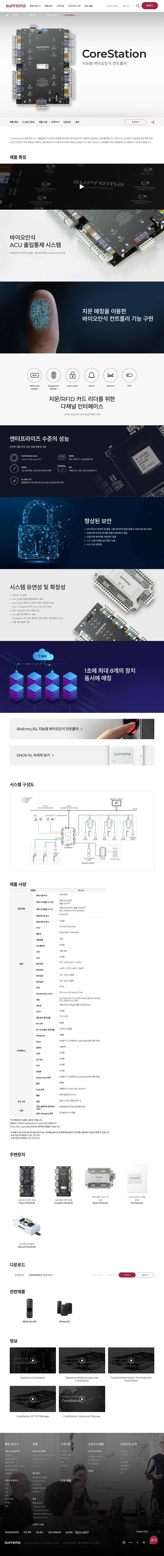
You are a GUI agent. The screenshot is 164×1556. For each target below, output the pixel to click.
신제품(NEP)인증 (95, 1456)
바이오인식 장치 (39, 1481)
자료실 (90, 1471)
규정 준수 (39, 1532)
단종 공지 (64, 1466)
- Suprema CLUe (40, 1517)
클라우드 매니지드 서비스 (15, 1466)
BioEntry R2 (29, 1321)
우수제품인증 (93, 1464)
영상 (77, 122)
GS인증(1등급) (94, 1460)
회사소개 (124, 1451)
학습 (62, 1462)
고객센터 (63, 1451)
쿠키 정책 (27, 1532)
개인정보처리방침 (12, 1532)
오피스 (7, 1485)
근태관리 (8, 1473)
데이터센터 (9, 1499)
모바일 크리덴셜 (39, 1488)
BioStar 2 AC (38, 1466)
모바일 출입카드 (11, 1470)
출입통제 (8, 1455)
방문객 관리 (9, 1462)
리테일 (7, 1502)
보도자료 (124, 1462)
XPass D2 (64, 1321)
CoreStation (69, 15)
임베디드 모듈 (38, 1524)
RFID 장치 (37, 1485)
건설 (6, 1492)
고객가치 (124, 1455)
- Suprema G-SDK (41, 1510)
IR (121, 1473)
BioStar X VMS (39, 1459)
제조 (6, 1506)
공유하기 (151, 122)
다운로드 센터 (65, 1455)
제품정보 (15, 15)
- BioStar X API (39, 1507)
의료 (6, 1495)
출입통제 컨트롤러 (40, 1477)
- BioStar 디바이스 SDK (42, 1514)
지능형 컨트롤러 (51, 15)
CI (121, 1458)
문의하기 (149, 5)
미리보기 (127, 1275)
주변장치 (36, 1492)
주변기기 (55, 122)
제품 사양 (43, 122)
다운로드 (67, 122)
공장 (6, 1488)
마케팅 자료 (65, 1458)
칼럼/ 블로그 (125, 1466)
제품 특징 (14, 122)
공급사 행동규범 (54, 1532)
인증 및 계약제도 (94, 1451)
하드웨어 (32, 15)
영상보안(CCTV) (11, 1459)
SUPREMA (15, 7)
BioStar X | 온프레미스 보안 (44, 1455)
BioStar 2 (37, 1462)
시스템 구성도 (28, 122)
